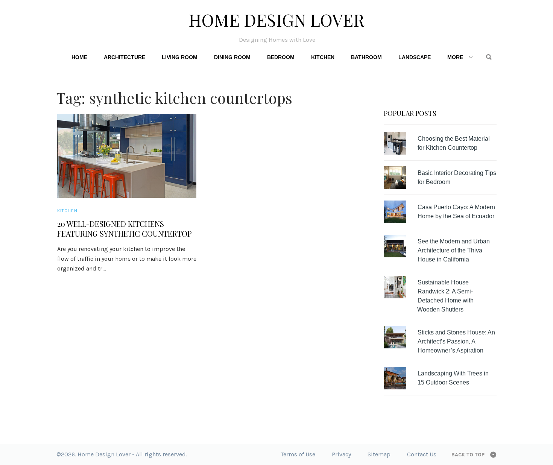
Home (79, 57)
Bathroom (366, 57)
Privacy (341, 454)
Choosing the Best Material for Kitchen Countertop (454, 143)
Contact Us (421, 454)
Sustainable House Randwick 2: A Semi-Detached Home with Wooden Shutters (445, 296)
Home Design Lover (276, 19)
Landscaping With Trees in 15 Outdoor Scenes (453, 378)
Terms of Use (298, 454)
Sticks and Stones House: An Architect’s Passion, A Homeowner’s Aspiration (456, 341)
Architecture (124, 57)
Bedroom (281, 57)
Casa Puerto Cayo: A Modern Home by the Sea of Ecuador (456, 211)
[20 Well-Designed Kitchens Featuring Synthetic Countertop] (126, 156)
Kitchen (322, 57)
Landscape (414, 57)
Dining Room (232, 57)
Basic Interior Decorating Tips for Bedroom (457, 177)
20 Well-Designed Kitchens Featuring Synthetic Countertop (124, 229)
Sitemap (379, 454)
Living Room (180, 57)
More (455, 57)
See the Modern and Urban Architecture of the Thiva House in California (454, 250)
